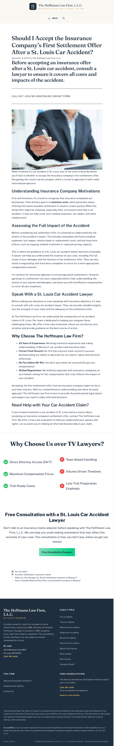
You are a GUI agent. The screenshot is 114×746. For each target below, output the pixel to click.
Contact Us (8, 691)
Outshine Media (101, 741)
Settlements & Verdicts (13, 686)
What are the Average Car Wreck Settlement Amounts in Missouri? (46, 577)
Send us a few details (70, 695)
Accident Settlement (24, 574)
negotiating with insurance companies (42, 263)
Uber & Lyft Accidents (69, 643)
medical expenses (62, 213)
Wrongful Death (67, 664)
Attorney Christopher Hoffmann (17, 681)
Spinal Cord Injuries (68, 648)
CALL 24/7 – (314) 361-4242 (27, 96)
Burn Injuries (65, 659)
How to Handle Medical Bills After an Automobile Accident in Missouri (48, 580)
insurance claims (43, 574)
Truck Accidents (67, 622)
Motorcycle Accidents (69, 627)
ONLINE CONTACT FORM (56, 96)
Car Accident (21, 571)
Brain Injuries (65, 654)
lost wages (29, 240)
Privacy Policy (9, 741)
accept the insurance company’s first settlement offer (69, 175)
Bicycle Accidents (68, 638)
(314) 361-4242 (10, 656)
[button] (63, 18)
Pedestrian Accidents (69, 632)
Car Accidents (66, 617)
